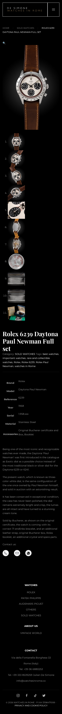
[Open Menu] (53, 9)
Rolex (17, 362)
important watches (14, 358)
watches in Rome (25, 366)
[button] (4, 43)
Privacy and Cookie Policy (31, 705)
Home (6, 28)
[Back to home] (25, 9)
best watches (51, 354)
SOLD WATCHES (25, 28)
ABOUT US (31, 626)
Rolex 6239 (28, 362)
